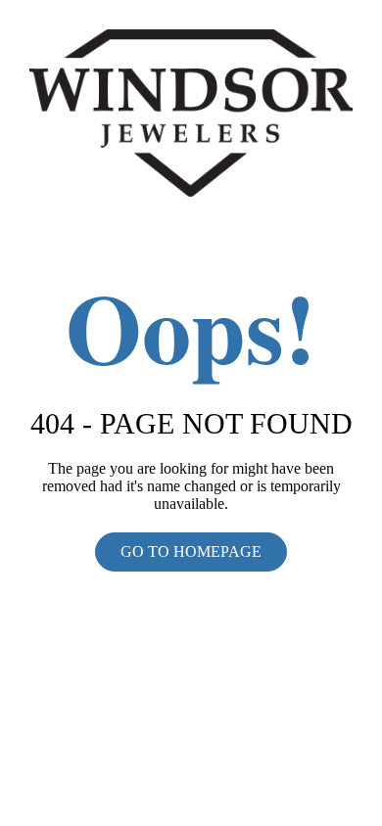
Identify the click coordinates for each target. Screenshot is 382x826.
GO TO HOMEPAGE (191, 551)
